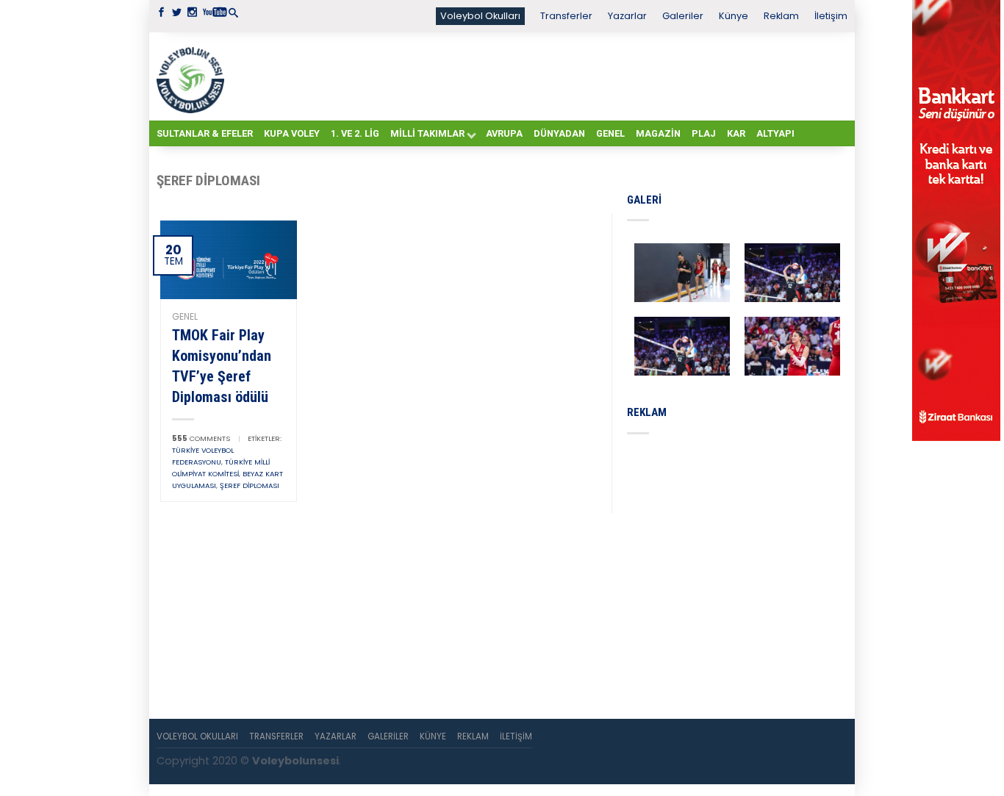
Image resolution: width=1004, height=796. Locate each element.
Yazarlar (627, 16)
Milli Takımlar (427, 133)
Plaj (704, 133)
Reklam (781, 16)
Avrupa (504, 133)
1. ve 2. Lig (355, 133)
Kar (736, 133)
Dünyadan (559, 133)
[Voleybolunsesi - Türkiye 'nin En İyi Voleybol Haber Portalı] (193, 76)
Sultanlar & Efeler (205, 133)
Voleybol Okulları (480, 16)
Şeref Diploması (249, 485)
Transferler (566, 16)
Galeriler (682, 16)
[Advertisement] (538, 76)
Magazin (658, 133)
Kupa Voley (292, 133)
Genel (610, 133)
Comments (201, 438)
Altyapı (775, 133)
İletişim (830, 16)
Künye (733, 16)
